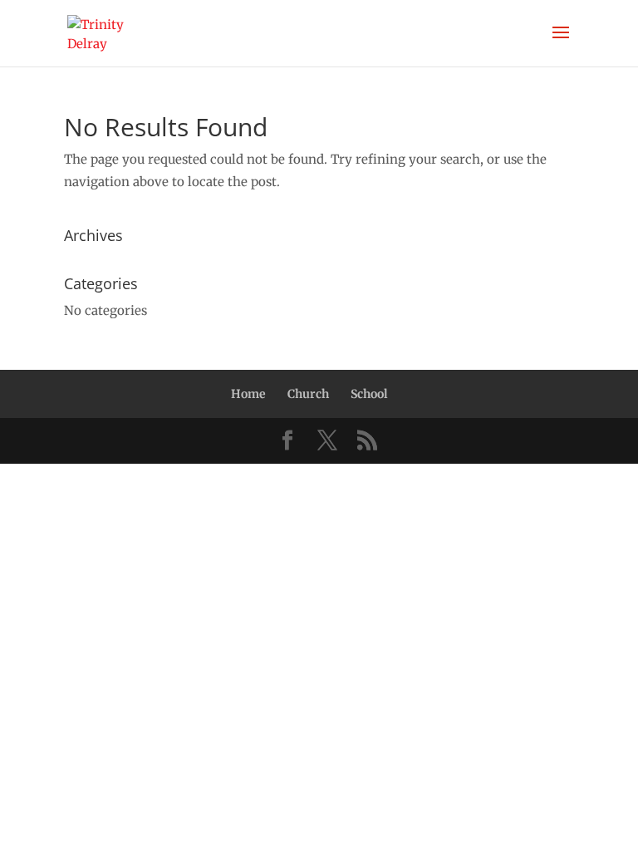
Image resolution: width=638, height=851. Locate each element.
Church (308, 393)
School (369, 393)
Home (248, 393)
